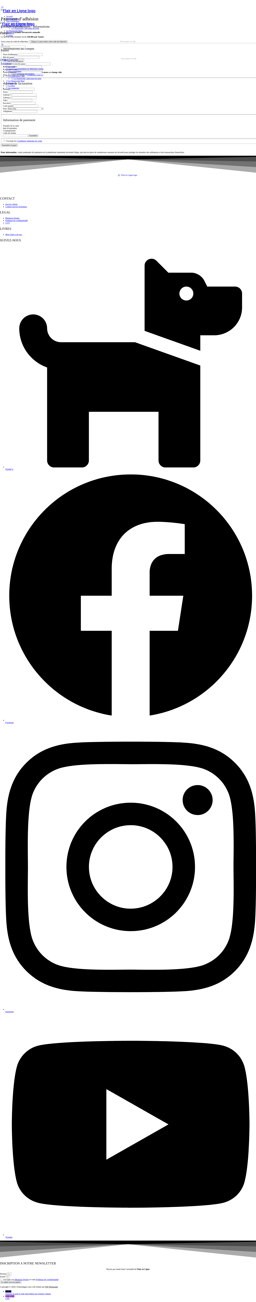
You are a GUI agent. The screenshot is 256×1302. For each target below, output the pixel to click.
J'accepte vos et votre (31, 1279)
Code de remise (9, 133)
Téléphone (7, 111)
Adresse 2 (7, 97)
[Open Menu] (1, 20)
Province (6, 103)
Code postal (8, 106)
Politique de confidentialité (47, 1279)
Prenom (3, 1274)
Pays (5, 109)
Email (2, 1276)
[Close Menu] (1, 62)
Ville (5, 100)
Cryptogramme (9, 130)
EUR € (28, 1292)
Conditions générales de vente (29, 141)
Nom (5, 92)
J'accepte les (24, 141)
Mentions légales (22, 1279)
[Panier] (128, 27)
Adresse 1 (7, 95)
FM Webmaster (51, 1287)
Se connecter (6, 63)
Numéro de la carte (11, 126)
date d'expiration (10, 128)
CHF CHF (9, 1297)
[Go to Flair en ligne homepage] (18, 10)
